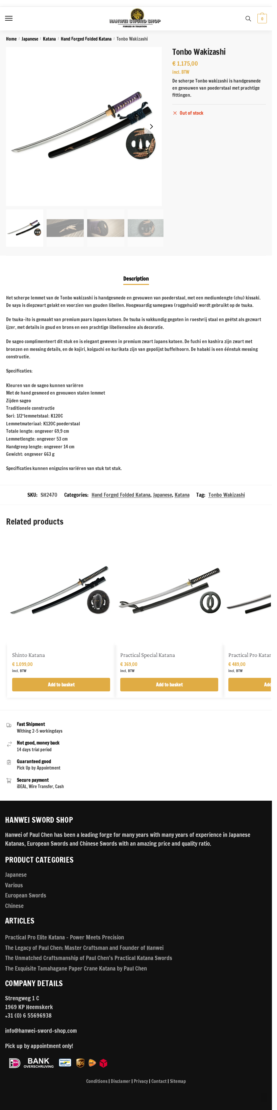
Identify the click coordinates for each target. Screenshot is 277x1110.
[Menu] (15, 19)
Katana (49, 39)
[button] (151, 126)
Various (14, 885)
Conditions (96, 1081)
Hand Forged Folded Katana (86, 39)
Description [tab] (136, 278)
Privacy (141, 1081)
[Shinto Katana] (61, 590)
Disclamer (120, 1081)
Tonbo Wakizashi (226, 494)
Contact (159, 1081)
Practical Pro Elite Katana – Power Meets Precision (64, 937)
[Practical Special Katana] (169, 590)
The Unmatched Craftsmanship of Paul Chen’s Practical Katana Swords (88, 958)
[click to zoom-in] (85, 126)
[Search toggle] (248, 18)
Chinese (14, 906)
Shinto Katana (28, 654)
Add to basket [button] (61, 684)
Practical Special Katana (147, 654)
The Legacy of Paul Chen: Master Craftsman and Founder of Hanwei (84, 948)
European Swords (25, 895)
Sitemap (178, 1081)
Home (11, 39)
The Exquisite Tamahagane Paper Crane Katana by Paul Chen (76, 968)
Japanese (30, 39)
